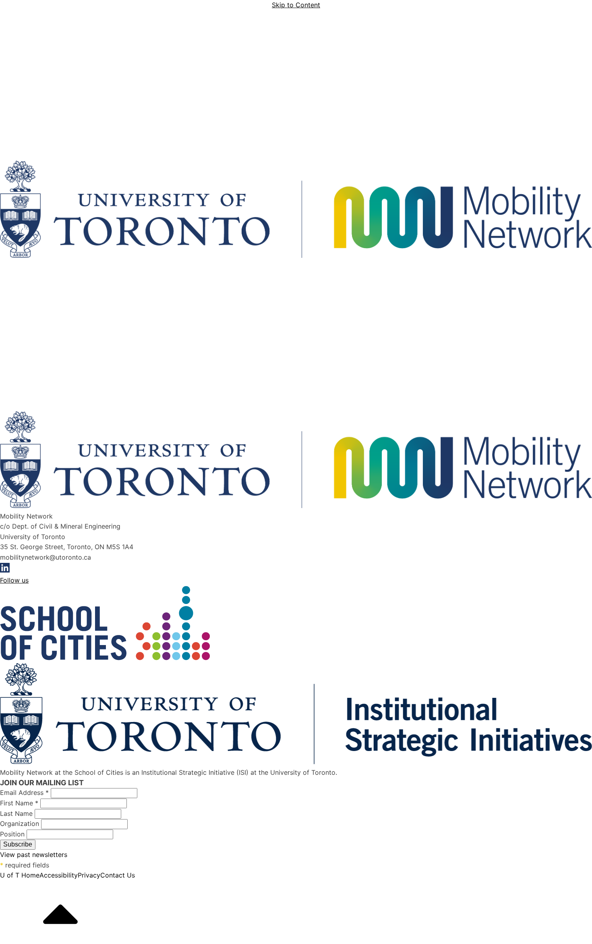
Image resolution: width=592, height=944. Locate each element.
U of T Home (19, 875)
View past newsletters (33, 855)
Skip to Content (296, 5)
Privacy (89, 875)
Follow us (14, 580)
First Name (19, 803)
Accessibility (58, 875)
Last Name (17, 813)
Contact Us (117, 875)
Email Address (24, 792)
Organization (20, 824)
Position (13, 834)
